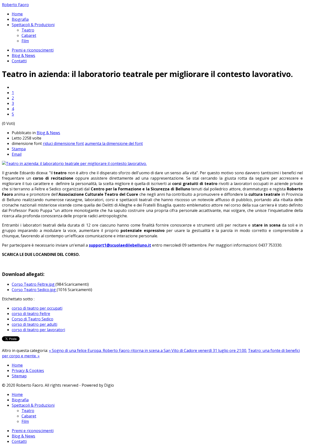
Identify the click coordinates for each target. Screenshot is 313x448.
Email (17, 154)
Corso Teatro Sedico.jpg (34, 289)
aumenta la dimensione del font (114, 143)
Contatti (19, 61)
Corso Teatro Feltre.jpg (34, 284)
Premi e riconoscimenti (33, 50)
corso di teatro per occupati (37, 308)
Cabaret (29, 35)
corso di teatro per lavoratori (38, 329)
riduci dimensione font (63, 143)
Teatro (28, 30)
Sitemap (19, 376)
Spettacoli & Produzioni (33, 24)
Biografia (20, 19)
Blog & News (23, 55)
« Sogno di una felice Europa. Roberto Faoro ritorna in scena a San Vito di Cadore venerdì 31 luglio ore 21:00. (148, 350)
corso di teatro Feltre (31, 313)
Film (25, 41)
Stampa (19, 149)
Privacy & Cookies (28, 370)
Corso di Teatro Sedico (32, 319)
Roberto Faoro (15, 4)
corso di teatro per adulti (34, 324)
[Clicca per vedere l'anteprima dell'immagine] (74, 163)
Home (17, 14)
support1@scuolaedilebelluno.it (120, 245)
